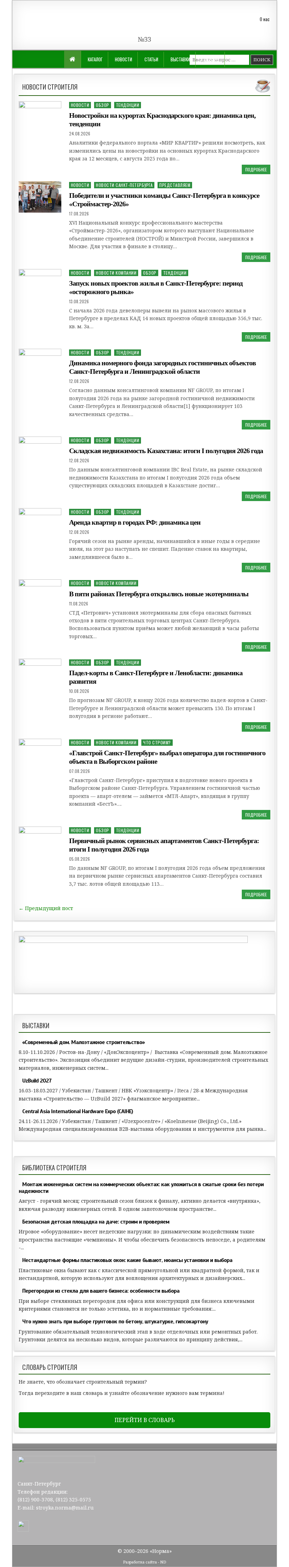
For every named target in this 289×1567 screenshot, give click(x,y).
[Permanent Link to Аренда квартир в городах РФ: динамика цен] (40, 523)
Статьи (151, 59)
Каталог (95, 59)
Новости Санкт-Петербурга (124, 185)
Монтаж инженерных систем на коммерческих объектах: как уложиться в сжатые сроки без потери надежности (141, 1188)
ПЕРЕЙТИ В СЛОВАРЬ (145, 1420)
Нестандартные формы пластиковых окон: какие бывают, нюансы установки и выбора (127, 1260)
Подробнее (256, 169)
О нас (265, 19)
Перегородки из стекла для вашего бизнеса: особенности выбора (100, 1290)
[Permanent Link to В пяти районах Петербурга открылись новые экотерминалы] (40, 594)
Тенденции (128, 105)
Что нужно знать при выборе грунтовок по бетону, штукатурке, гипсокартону (115, 1321)
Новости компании (116, 273)
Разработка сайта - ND (144, 1562)
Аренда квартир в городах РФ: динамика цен (135, 522)
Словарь (210, 59)
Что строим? (157, 742)
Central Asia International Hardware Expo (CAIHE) (77, 1111)
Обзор (102, 105)
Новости (123, 59)
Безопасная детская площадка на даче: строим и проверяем (95, 1221)
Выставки (180, 59)
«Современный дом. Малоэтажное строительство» (83, 1042)
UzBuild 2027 (36, 1080)
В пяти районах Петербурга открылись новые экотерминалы (158, 594)
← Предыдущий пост (46, 908)
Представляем (174, 185)
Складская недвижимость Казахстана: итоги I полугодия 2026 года (166, 451)
